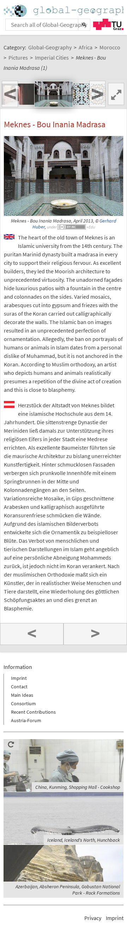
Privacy (92, 917)
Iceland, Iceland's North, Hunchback (83, 840)
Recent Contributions (33, 712)
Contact (19, 686)
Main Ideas (22, 695)
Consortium (23, 703)
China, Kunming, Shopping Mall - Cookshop (77, 787)
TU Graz (108, 24)
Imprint (19, 678)
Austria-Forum (26, 720)
